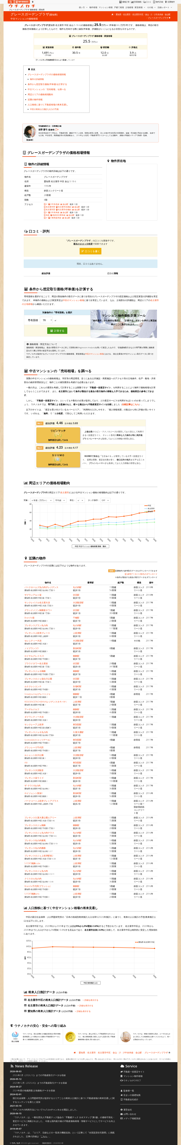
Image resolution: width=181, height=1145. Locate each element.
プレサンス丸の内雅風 (35, 840)
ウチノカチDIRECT (132, 1080)
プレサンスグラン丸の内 (36, 625)
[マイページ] (32, 2)
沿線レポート (164, 7)
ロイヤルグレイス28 (34, 655)
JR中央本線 (158, 14)
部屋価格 (137, 2)
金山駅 (167, 14)
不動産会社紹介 (130, 1099)
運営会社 (127, 1109)
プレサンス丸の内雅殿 (35, 848)
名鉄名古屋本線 (58, 215)
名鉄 (47, 215)
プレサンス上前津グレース (37, 632)
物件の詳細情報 (37, 79)
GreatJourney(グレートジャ (37, 694)
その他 (150, 7)
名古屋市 (127, 14)
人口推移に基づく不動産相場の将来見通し (48, 104)
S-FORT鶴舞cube (32, 863)
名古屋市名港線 (64, 207)
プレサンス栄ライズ (34, 777)
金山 (147, 14)
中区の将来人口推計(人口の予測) (44, 109)
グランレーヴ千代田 (34, 747)
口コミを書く (92, 251)
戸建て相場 (119, 7)
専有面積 (33, 320)
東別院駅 (77, 724)
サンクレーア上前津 (34, 724)
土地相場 (129, 7)
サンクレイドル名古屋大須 (37, 602)
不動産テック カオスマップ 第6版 (82, 1117)
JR (151, 14)
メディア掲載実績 (131, 1118)
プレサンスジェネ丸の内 (36, 732)
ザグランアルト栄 (32, 594)
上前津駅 (77, 632)
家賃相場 (139, 7)
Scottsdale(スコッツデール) (37, 739)
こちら (44, 1136)
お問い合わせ (129, 1114)
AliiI (26, 762)
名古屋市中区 (137, 14)
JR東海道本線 (55, 217)
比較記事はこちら (130, 404)
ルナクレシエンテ (32, 686)
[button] (41, 500)
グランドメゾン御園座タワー (38, 610)
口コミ (148, 2)
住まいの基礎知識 (131, 1095)
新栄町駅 (77, 648)
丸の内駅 (77, 587)
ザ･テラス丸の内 (32, 785)
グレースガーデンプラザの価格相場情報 (47, 74)
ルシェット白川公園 (34, 755)
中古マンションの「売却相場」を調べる (47, 89)
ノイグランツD (31, 648)
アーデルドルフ (31, 709)
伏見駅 (76, 594)
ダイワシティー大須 (34, 716)
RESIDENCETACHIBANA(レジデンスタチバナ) (45, 701)
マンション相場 (106, 7)
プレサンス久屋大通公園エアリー (40, 817)
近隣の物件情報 (35, 99)
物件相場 (93, 7)
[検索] (11, 2)
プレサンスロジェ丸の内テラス (39, 832)
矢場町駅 (77, 686)
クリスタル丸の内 (32, 878)
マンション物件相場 (133, 1076)
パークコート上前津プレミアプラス (41, 800)
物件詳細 (159, 2)
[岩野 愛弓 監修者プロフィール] (56, 129)
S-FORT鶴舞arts (31, 893)
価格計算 (126, 2)
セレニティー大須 (32, 640)
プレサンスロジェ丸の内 (36, 870)
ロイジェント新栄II (33, 793)
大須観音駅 (78, 602)
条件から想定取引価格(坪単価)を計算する (47, 84)
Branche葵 (29, 617)
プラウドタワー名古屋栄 (36, 663)
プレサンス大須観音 (34, 770)
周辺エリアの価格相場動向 (40, 94)
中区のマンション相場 (73, 300)
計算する (58, 330)
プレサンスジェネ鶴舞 (35, 671)
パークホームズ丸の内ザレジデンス (41, 587)
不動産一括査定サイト (134, 1071)
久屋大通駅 (78, 732)
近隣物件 (171, 2)
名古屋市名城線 (64, 209)
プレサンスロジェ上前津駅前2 (38, 855)
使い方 (82, 7)
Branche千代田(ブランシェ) (37, 886)
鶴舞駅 (76, 655)
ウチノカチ (16, 1143)
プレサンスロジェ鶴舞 (35, 825)
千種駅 (76, 617)
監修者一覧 (128, 1090)
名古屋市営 (50, 207)
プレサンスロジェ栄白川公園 (38, 678)
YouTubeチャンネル (52, 1109)
